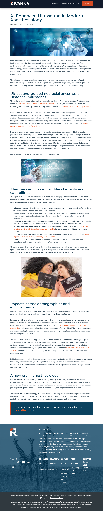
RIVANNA (15, 24)
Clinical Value (64, 473)
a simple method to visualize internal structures (36, 104)
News (31, 24)
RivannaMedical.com (24, 410)
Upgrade (62, 482)
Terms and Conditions (85, 495)
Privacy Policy (72, 495)
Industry (53, 463)
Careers (74, 473)
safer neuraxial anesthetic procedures (76, 106)
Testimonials (64, 469)
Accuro (42, 463)
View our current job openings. (51, 452)
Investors (53, 469)
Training (62, 463)
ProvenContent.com (56, 498)
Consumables (44, 469)
